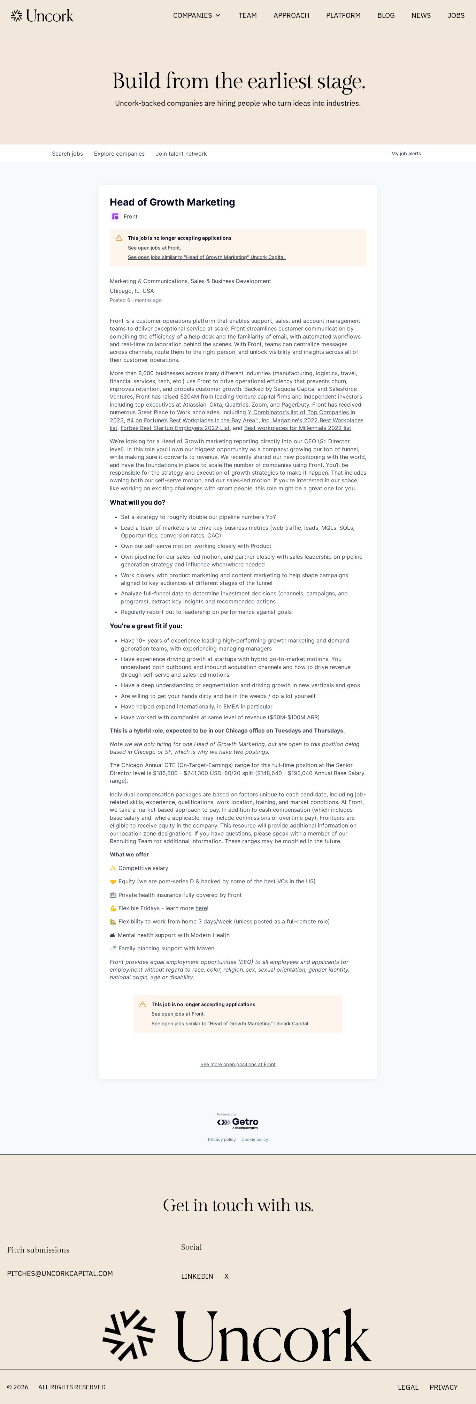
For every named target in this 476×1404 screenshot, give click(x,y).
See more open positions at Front (238, 1064)
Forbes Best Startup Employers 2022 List (175, 427)
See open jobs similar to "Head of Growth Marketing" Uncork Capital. (207, 257)
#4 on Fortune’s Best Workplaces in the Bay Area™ (193, 420)
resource (244, 825)
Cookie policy (254, 1139)
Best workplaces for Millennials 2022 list (297, 427)
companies (119, 153)
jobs (67, 153)
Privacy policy (222, 1139)
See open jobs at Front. (154, 248)
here (201, 908)
